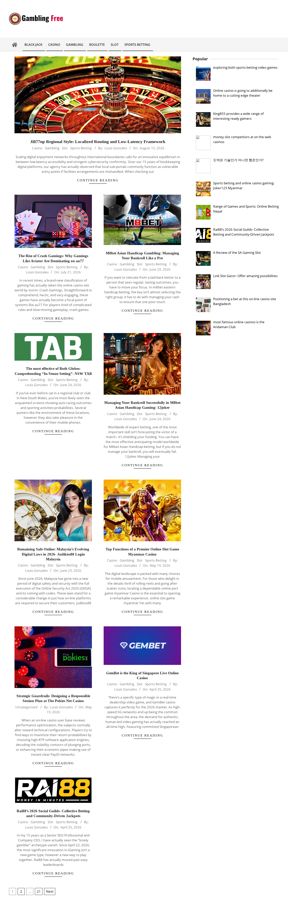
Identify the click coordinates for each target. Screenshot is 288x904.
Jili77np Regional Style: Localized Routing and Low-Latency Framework (97, 141)
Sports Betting (81, 148)
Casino (37, 148)
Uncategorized (26, 707)
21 (39, 891)
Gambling (52, 148)
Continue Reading (98, 180)
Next (49, 891)
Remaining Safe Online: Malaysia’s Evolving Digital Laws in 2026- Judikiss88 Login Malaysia (53, 554)
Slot (65, 148)
